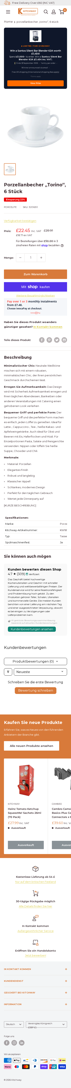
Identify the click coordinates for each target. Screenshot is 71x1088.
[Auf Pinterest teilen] (49, 340)
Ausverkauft (26, 845)
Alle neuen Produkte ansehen (31, 746)
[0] (61, 11)
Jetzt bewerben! (35, 955)
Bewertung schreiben (35, 690)
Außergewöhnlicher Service (36, 930)
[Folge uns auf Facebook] (6, 1043)
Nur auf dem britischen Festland (35, 881)
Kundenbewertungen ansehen (32, 629)
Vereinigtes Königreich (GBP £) (40, 1025)
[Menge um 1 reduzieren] (20, 257)
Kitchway (14, 804)
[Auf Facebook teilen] (42, 340)
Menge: (9, 257)
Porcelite (10, 207)
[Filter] (8, 672)
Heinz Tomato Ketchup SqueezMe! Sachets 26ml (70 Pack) (24, 812)
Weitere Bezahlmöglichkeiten (35, 295)
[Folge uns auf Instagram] (14, 1043)
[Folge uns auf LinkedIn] (21, 1043)
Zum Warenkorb (36, 274)
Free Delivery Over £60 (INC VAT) (33, 2)
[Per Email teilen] (64, 340)
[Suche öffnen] (46, 12)
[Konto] (54, 12)
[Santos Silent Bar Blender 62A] (35, 36)
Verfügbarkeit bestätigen (20, 220)
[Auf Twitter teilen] (57, 340)
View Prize (35, 83)
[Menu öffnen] (8, 11)
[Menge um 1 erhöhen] (41, 257)
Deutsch (10, 1024)
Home (8, 21)
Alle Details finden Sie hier (35, 906)
